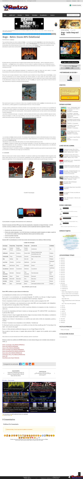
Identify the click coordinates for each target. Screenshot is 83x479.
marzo (63, 313)
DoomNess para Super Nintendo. (10, 358)
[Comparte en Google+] (27, 364)
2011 (62, 318)
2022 (62, 265)
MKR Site (38, 478)
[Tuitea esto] (23, 364)
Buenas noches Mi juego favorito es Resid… (69, 216)
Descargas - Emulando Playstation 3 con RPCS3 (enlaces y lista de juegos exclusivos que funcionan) (72, 172)
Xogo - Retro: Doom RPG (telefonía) (69, 303)
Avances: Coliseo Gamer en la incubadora (70, 293)
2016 (62, 276)
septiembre (64, 288)
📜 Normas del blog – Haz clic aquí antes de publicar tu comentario (19, 429)
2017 (62, 274)
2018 (62, 272)
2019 (62, 270)
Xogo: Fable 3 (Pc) (65, 298)
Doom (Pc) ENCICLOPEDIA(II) (10, 346)
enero (63, 316)
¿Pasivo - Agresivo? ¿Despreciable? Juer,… (69, 221)
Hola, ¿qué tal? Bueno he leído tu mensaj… (69, 211)
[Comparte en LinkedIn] (30, 364)
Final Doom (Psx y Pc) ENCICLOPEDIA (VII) (13, 354)
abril (63, 311)
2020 (62, 269)
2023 (62, 263)
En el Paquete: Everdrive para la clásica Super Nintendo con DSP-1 (73, 121)
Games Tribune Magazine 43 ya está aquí (70, 291)
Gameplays (34, 15)
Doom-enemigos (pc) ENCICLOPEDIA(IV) (13, 349)
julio (63, 305)
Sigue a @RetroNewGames (70, 62)
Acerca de (69, 1)
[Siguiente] (42, 24)
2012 (62, 283)
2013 (62, 281)
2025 (62, 260)
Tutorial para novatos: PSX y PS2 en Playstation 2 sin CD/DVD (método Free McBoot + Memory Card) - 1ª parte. (72, 151)
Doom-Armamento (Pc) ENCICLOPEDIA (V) (13, 351)
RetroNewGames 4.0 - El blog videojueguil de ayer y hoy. (41, 477)
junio (63, 307)
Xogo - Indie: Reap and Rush (69, 33)
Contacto (74, 1)
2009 (62, 322)
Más (78, 1)
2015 (62, 278)
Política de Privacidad (65, 329)
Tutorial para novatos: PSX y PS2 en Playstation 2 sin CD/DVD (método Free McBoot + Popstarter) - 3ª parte (72, 178)
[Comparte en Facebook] (20, 364)
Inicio (5, 15)
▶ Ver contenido (70, 57)
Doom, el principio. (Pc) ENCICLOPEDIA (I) (13, 344)
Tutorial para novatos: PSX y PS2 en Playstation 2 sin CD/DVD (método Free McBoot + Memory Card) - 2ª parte (72, 156)
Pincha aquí (74, 66)
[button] (56, 23)
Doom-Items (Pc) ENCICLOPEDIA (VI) (12, 353)
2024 (62, 261)
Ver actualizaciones (63, 336)
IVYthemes (33, 478)
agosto (63, 290)
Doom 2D (4, 356)
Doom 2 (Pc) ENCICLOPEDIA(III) (11, 348)
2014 (62, 279)
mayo (63, 309)
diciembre (64, 284)
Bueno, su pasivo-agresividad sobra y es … (69, 226)
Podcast (27, 15)
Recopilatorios (43, 15)
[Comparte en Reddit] (33, 364)
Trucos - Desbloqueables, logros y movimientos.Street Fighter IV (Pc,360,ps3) (73, 109)
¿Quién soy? (12, 15)
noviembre (64, 286)
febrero (63, 314)
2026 (62, 258)
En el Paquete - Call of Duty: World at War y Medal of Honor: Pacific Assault (73, 115)
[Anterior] (16, 24)
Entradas (20, 15)
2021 (62, 267)
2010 (62, 320)
